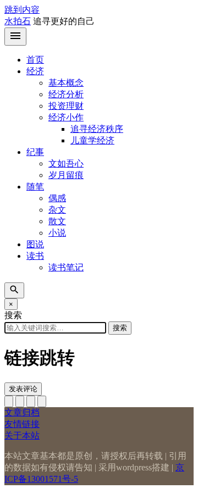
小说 (57, 232)
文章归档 (22, 412)
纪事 (35, 152)
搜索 (120, 328)
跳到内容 (22, 9)
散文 (57, 221)
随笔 (35, 186)
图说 (35, 244)
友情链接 (22, 424)
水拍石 (17, 21)
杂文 (57, 209)
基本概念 (66, 82)
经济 (35, 71)
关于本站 (22, 435)
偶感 (57, 198)
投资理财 (66, 105)
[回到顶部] (8, 401)
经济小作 (66, 117)
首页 (35, 59)
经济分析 (66, 94)
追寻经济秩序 (96, 129)
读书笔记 (66, 267)
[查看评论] (30, 401)
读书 (35, 255)
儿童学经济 (92, 140)
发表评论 (23, 389)
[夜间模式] (41, 401)
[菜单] (15, 36)
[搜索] (14, 290)
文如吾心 (66, 163)
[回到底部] (19, 401)
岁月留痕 (66, 175)
